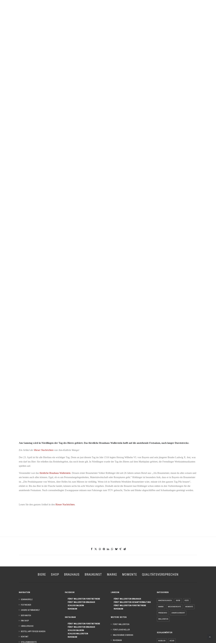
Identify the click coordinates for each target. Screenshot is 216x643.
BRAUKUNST (89, 9)
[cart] (208, 9)
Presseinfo (162, 613)
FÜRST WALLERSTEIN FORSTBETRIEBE (83, 599)
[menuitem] (7, 9)
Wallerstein (163, 619)
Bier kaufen (26, 615)
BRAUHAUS (73, 9)
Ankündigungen (165, 600)
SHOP (60, 9)
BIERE (50, 9)
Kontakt (24, 637)
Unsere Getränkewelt (30, 610)
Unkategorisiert (178, 613)
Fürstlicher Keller (121, 630)
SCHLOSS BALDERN (75, 605)
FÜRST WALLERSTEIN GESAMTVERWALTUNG (131, 602)
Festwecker (26, 605)
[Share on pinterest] (104, 549)
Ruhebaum (117, 640)
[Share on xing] (120, 549)
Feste (187, 600)
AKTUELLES (167, 9)
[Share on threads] (100, 549)
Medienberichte (174, 607)
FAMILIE (137, 9)
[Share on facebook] (91, 549)
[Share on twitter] (96, 549)
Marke (161, 607)
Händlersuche (27, 626)
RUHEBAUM (71, 609)
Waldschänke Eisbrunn (123, 635)
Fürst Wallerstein (121, 624)
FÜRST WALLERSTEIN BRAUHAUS (80, 602)
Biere (178, 600)
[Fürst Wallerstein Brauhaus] (109, 9)
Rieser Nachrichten (43, 450)
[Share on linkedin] (108, 549)
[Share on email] (124, 549)
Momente (189, 607)
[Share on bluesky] (116, 549)
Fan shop (25, 621)
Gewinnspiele (27, 599)
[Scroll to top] (210, 636)
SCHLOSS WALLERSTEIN (77, 634)
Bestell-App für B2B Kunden (33, 631)
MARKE (125, 9)
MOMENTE (151, 9)
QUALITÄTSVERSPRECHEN (160, 574)
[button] (7, 9)
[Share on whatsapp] (112, 549)
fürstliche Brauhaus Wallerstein (55, 473)
